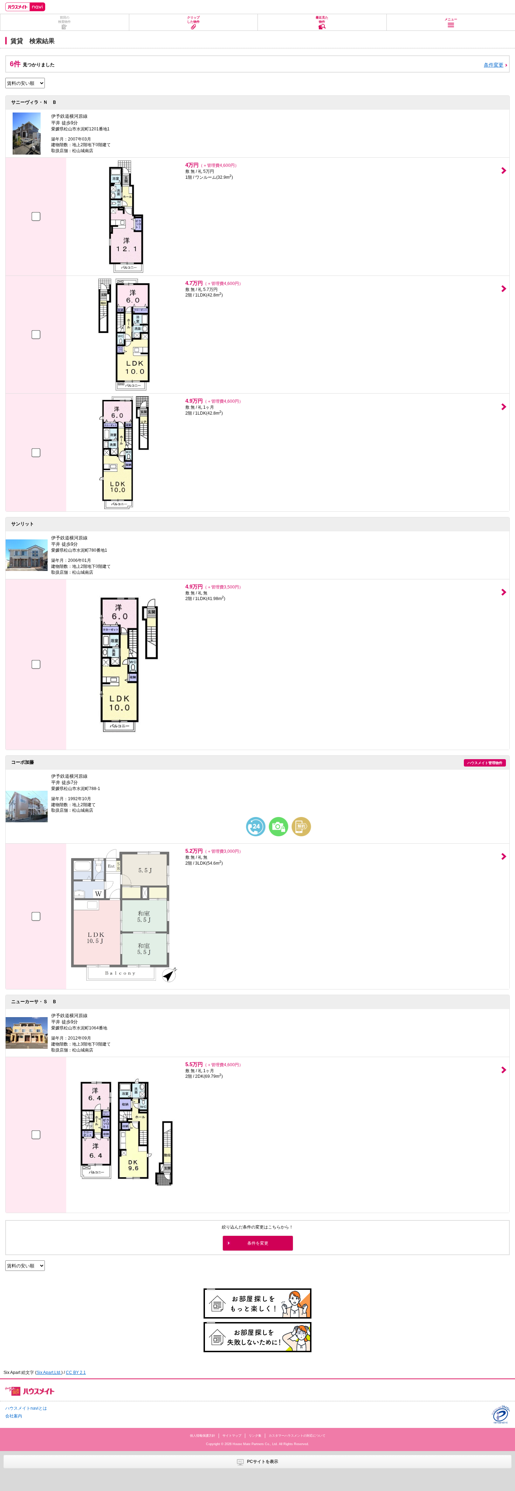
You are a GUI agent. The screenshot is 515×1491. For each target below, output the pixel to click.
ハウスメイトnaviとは (26, 1408)
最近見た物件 (322, 20)
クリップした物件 (193, 20)
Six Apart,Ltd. (48, 1372)
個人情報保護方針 (202, 1435)
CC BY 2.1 (76, 1372)
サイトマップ (231, 1435)
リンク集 (255, 1435)
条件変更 (493, 65)
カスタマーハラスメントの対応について (297, 1435)
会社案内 (13, 1416)
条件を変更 (257, 1243)
